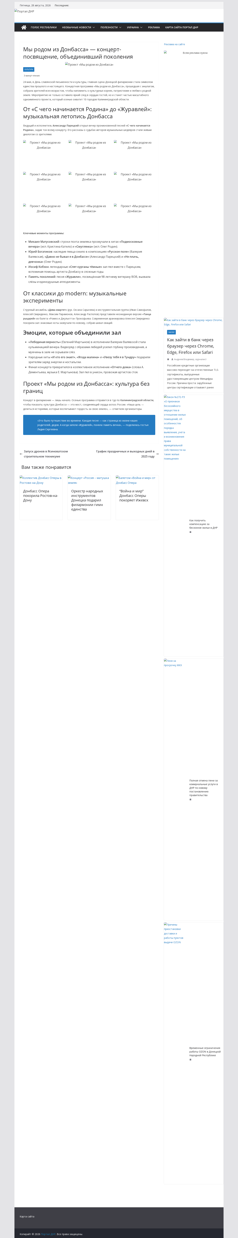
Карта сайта (27, 1216)
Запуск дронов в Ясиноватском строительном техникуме (46, 453)
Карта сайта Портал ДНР (181, 27)
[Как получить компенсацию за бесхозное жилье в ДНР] (175, 526)
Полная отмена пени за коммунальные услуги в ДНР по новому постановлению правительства (203, 788)
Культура (29, 69)
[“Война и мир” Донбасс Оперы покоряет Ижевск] (137, 478)
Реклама (154, 27)
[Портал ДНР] (24, 27)
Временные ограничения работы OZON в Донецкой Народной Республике (205, 1051)
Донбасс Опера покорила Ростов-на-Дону (40, 495)
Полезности (109, 27)
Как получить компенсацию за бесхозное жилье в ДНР (203, 524)
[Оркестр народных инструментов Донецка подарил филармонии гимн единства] (89, 478)
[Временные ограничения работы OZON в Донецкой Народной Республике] (175, 1053)
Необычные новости (76, 27)
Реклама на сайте (174, 44)
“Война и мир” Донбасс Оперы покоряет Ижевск (133, 495)
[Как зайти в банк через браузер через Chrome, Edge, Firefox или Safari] (194, 322)
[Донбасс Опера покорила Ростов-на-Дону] (41, 478)
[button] (93, 27)
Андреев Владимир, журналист (190, 359)
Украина (133, 27)
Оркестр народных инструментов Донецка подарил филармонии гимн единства (87, 500)
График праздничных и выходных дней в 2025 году (125, 453)
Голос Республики (44, 27)
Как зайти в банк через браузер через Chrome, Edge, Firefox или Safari (190, 346)
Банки (171, 332)
